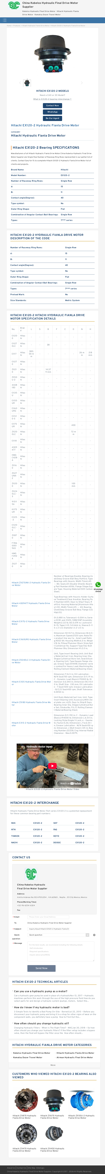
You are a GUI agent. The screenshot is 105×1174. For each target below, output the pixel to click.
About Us (11, 1168)
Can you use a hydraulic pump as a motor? (40, 991)
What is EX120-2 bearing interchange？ (52, 99)
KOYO (56, 836)
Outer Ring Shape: (20, 209)
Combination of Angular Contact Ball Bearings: (34, 214)
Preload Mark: (17, 294)
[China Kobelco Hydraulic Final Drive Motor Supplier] (14, 5)
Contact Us (21, 1168)
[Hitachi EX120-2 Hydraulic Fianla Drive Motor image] (52, 54)
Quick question (16, 937)
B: (12, 192)
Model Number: (18, 175)
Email (16, 917)
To (15, 923)
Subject (17, 929)
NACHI (14, 842)
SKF (55, 823)
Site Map (31, 1168)
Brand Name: (17, 170)
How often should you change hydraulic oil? (41, 1023)
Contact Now (52, 105)
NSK (13, 823)
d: (12, 186)
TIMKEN (15, 836)
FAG (55, 829)
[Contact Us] (98, 587)
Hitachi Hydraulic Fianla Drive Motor (36, 26)
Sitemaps (40, 1168)
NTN (13, 829)
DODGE (57, 842)
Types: (14, 220)
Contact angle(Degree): (23, 198)
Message (17, 943)
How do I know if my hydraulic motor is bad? (42, 1007)
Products (16, 26)
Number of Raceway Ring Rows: (27, 181)
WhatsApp (53, 112)
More (53, 1065)
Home (9, 26)
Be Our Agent (52, 118)
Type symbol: (17, 203)
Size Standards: (18, 300)
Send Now (42, 968)
